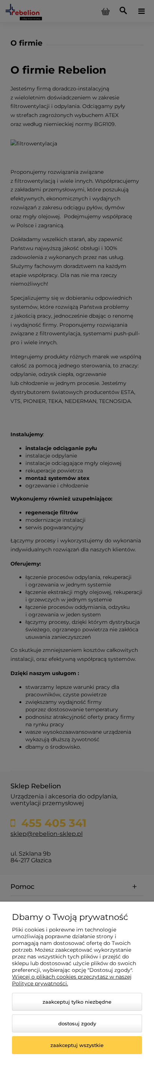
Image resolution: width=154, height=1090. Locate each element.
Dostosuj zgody (77, 1023)
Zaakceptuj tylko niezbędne (77, 1002)
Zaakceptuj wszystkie (77, 1045)
